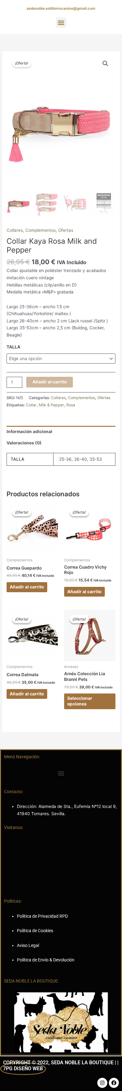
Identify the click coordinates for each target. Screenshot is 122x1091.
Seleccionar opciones (79, 701)
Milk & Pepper (51, 405)
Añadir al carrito (50, 381)
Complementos (40, 230)
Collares (15, 230)
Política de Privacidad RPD (42, 916)
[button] (61, 22)
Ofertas (65, 230)
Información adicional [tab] (29, 431)
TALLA (13, 346)
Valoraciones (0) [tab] (24, 442)
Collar (31, 405)
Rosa (70, 405)
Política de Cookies (35, 930)
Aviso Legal (28, 945)
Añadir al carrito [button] (27, 586)
